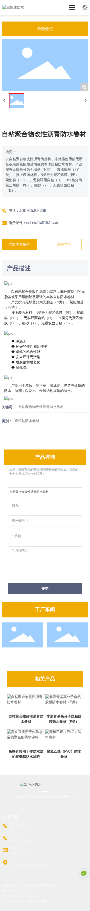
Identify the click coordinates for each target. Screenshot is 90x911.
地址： (15, 861)
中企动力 (33, 901)
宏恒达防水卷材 (27, 421)
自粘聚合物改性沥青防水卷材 (41, 407)
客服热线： (19, 824)
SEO (6, 901)
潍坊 (43, 901)
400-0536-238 (32, 210)
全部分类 (45, 29)
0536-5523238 (20, 840)
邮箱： (15, 848)
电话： (15, 836)
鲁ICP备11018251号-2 (19, 896)
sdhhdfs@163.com (42, 222)
